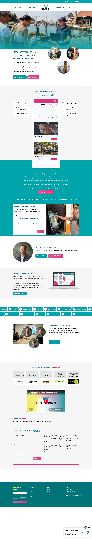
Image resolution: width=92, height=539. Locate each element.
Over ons (72, 7)
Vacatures (32, 493)
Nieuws (49, 491)
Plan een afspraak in (47, 192)
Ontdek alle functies (20, 77)
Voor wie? (18, 7)
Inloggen (76, 1)
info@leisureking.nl (71, 491)
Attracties (21, 199)
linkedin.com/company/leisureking (73, 495)
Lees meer (40, 231)
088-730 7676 (70, 489)
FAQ (48, 489)
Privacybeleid (23, 497)
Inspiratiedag (33, 496)
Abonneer (20, 501)
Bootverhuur (33, 199)
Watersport (75, 199)
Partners (32, 491)
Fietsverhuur (47, 199)
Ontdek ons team (54, 342)
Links (31, 489)
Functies (31, 7)
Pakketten (60, 7)
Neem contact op (33, 77)
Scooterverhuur (61, 199)
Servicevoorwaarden (18, 498)
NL (67, 1)
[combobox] (67, 1)
